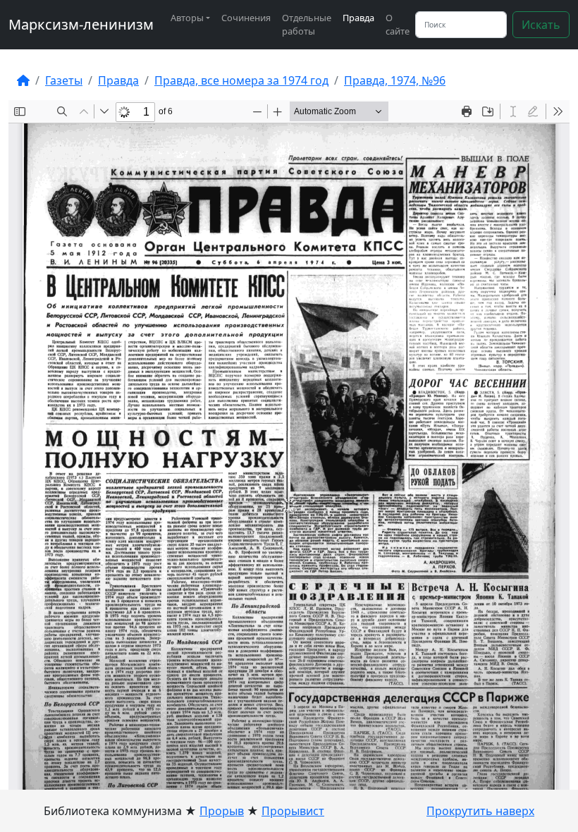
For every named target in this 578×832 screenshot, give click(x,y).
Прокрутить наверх (480, 811)
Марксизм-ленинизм (81, 24)
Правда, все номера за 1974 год (241, 80)
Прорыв (221, 811)
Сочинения (246, 17)
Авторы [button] (187, 17)
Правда (358, 17)
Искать (541, 24)
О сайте (398, 24)
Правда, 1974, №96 (394, 80)
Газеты (63, 80)
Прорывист (293, 811)
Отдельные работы (306, 24)
